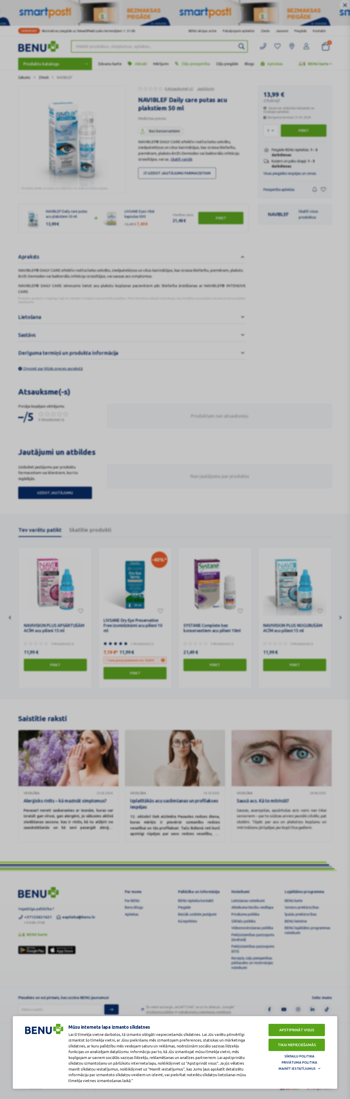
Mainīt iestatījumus (297, 1068)
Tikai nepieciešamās (297, 1045)
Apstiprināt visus (296, 1030)
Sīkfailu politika (299, 1056)
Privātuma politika (299, 1062)
